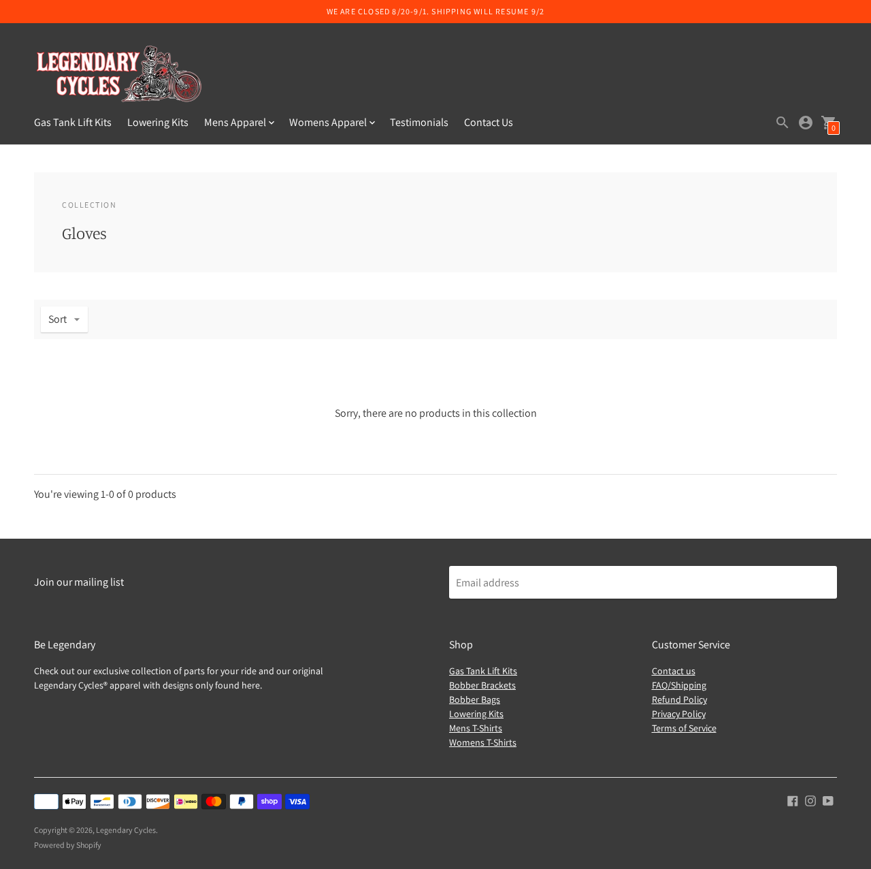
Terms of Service (684, 728)
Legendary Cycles (126, 830)
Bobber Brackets (482, 685)
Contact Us (488, 122)
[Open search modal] (782, 122)
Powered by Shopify (67, 845)
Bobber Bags (474, 699)
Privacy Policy (679, 714)
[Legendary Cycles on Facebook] (792, 800)
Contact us (673, 671)
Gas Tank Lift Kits (73, 122)
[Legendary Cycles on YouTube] (828, 800)
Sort (57, 319)
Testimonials (419, 122)
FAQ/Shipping (679, 685)
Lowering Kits (157, 122)
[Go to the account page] (806, 122)
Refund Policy (679, 699)
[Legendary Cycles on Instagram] (810, 800)
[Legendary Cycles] (119, 75)
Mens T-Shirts (475, 728)
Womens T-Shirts (482, 742)
